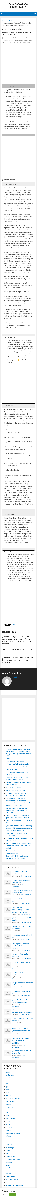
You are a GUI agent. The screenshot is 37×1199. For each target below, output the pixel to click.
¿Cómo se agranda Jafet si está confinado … (21, 1052)
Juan (7, 1092)
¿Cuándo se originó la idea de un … (22, 936)
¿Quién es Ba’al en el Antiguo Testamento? (22, 928)
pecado (8, 1139)
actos (8, 1124)
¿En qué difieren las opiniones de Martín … (22, 984)
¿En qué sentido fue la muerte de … (20, 955)
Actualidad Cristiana (18, 5)
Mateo (8, 1095)
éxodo (8, 1121)
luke (7, 1116)
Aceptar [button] (12, 1194)
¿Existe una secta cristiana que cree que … (21, 881)
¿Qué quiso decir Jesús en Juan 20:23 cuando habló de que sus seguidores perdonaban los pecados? (19, 828)
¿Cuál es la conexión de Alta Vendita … (22, 919)
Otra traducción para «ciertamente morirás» (20, 974)
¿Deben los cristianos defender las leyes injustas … (22, 1011)
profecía (20, 40)
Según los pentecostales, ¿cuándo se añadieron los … (21, 1030)
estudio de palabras (13, 1098)
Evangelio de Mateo (13, 1159)
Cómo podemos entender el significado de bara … (22, 891)
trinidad (8, 1174)
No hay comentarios (23, 42)
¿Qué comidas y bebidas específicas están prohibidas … (20, 1041)
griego (8, 1087)
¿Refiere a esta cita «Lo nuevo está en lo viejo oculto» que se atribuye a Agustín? (17, 659)
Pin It (13, 625)
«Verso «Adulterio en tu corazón (17, 764)
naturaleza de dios (12, 1179)
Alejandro (7, 38)
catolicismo (10, 1078)
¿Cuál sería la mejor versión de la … (21, 964)
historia (8, 1104)
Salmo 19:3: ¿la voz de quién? (16, 790)
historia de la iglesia (13, 1133)
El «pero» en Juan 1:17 (14, 787)
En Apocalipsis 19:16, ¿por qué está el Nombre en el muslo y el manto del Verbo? (19, 846)
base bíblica (10, 1101)
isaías (8, 1165)
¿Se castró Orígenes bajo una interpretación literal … (22, 1001)
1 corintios (9, 1127)
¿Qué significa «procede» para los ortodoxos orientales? (21, 946)
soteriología (28, 40)
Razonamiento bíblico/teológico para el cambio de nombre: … (21, 910)
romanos (9, 1145)
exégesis (9, 1084)
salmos (8, 1136)
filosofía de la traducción (14, 1185)
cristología (9, 1150)
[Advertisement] (18, 64)
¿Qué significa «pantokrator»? (16, 761)
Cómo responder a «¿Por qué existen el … (22, 1020)
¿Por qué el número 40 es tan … (21, 900)
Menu (2, 13)
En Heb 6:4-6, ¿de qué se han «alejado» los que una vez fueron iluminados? (18, 810)
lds (7, 1153)
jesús (8, 1113)
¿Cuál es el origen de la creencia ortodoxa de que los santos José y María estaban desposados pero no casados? (16, 640)
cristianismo (6, 40)
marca (8, 1171)
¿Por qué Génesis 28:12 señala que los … (20, 873)
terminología (10, 1177)
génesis (14, 40)
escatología (10, 1168)
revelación (9, 1107)
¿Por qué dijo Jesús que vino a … (22, 992)
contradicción (10, 1119)
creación (9, 1182)
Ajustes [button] (5, 1195)
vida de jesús (6, 42)
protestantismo (11, 1156)
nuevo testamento (12, 1142)
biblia (8, 1072)
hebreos (9, 1162)
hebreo (8, 1089)
